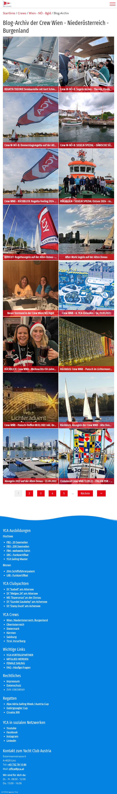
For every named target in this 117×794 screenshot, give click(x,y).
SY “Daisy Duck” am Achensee (23, 606)
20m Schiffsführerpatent (21, 571)
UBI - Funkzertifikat (17, 575)
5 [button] (64, 493)
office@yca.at (16, 769)
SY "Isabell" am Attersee (20, 589)
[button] (101, 493)
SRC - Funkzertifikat (17, 554)
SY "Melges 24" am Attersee (22, 593)
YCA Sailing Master (17, 559)
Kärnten (11, 632)
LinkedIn (11, 740)
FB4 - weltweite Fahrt (18, 550)
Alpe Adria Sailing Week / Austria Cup (28, 704)
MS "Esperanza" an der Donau (24, 597)
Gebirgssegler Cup (17, 708)
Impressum (13, 681)
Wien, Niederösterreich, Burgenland (27, 620)
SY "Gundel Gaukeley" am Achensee (27, 601)
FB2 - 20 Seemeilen (17, 542)
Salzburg (12, 637)
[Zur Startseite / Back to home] (7, 6)
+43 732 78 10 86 (16, 764)
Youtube (11, 728)
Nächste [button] (85, 493)
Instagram (12, 736)
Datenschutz (14, 685)
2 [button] (29, 493)
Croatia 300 (13, 712)
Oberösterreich (15, 624)
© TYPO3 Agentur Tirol (10, 792)
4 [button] (52, 493)
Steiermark (13, 628)
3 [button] (40, 493)
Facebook (12, 732)
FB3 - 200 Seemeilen (18, 546)
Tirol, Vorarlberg (16, 641)
